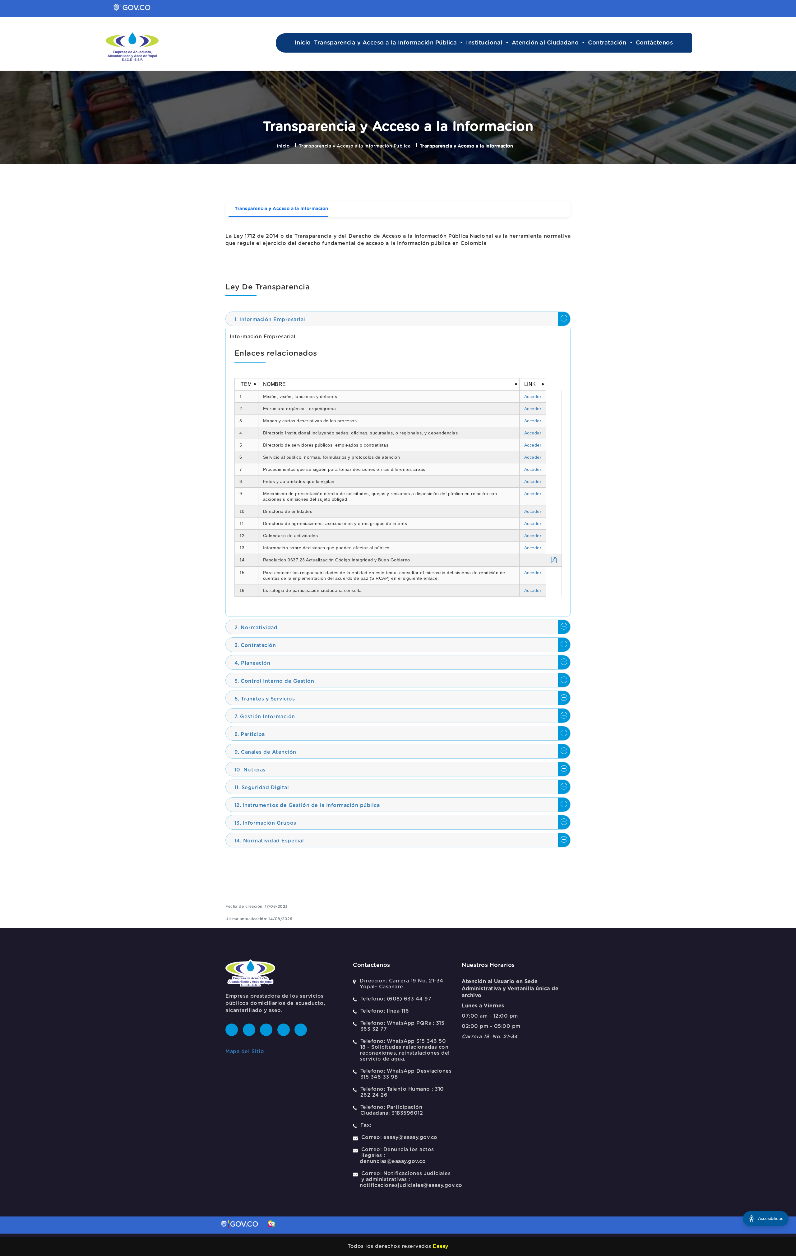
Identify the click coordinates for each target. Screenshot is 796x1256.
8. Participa (249, 734)
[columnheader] (246, 384)
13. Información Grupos (265, 823)
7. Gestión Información (264, 716)
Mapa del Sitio (244, 1051)
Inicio (303, 43)
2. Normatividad (256, 627)
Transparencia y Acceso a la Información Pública (386, 43)
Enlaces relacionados (275, 353)
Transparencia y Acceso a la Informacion (281, 209)
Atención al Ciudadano (546, 43)
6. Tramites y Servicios (264, 698)
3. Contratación (255, 645)
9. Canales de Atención (265, 752)
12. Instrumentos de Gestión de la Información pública (307, 805)
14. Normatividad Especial (269, 840)
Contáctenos (654, 43)
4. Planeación (252, 663)
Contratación (608, 43)
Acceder (533, 396)
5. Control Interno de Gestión (274, 681)
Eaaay (440, 1246)
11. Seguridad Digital (261, 787)
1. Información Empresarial (269, 319)
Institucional (485, 43)
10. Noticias (250, 769)
